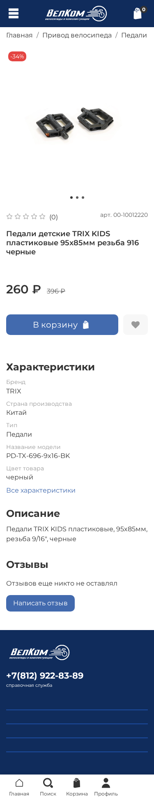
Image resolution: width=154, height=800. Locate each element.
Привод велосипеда (77, 35)
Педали (134, 35)
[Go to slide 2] (77, 197)
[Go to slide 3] (83, 197)
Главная (19, 35)
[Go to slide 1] (71, 197)
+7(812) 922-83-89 (44, 675)
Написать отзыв (40, 603)
